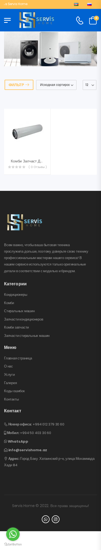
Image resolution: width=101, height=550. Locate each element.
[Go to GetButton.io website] (13, 544)
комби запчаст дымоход (32, 161)
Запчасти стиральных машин (27, 336)
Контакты (11, 399)
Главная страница (18, 358)
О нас (8, 366)
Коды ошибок (14, 391)
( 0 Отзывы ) (38, 167)
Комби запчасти (16, 327)
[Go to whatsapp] (13, 534)
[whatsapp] (46, 519)
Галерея (10, 383)
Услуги (9, 375)
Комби (9, 303)
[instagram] (56, 519)
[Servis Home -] (37, 20)
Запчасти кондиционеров (23, 319)
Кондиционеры (15, 295)
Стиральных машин (19, 311)
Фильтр (16, 85)
